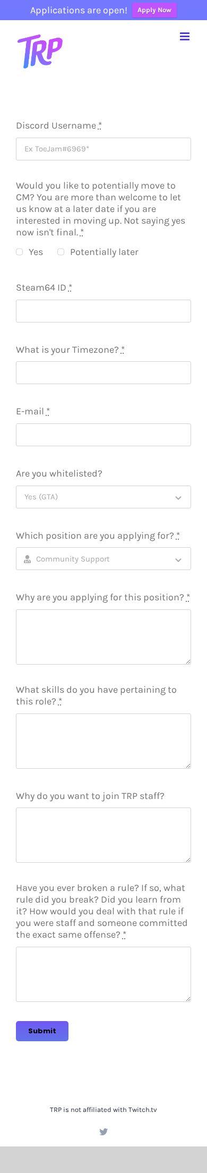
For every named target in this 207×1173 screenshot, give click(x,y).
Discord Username (59, 125)
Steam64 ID (44, 287)
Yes (36, 252)
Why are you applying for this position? (103, 597)
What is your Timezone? (70, 349)
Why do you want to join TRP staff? (90, 796)
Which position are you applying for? (98, 535)
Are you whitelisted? (59, 473)
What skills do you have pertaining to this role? (96, 695)
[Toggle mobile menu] (185, 36)
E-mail (33, 411)
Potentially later (104, 252)
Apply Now (154, 10)
